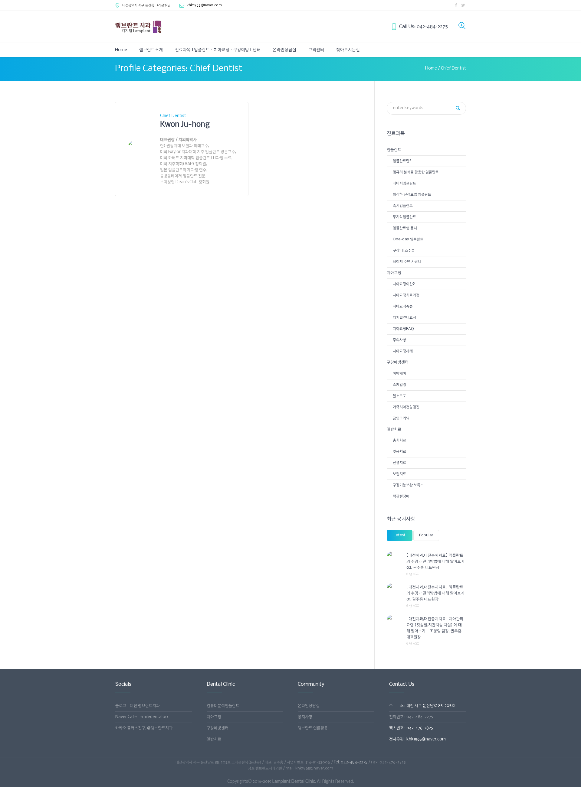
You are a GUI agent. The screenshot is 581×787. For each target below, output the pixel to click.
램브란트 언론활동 (313, 728)
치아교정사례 (403, 351)
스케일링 (399, 385)
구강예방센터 (398, 362)
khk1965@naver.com (204, 5)
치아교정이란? (404, 284)
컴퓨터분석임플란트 (223, 706)
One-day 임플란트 (408, 239)
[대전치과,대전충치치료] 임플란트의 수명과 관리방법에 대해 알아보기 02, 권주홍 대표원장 (435, 561)
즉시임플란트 (403, 206)
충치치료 (399, 440)
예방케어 (399, 374)
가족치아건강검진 (406, 407)
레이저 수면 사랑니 (407, 262)
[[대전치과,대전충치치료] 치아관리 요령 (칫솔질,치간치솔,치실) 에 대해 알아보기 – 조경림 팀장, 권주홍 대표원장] (394, 619)
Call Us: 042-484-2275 (423, 27)
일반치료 (394, 429)
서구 (146, 5)
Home (431, 68)
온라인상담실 (309, 706)
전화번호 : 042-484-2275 (411, 717)
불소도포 (399, 396)
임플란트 (394, 150)
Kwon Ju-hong (185, 125)
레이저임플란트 (404, 183)
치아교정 (394, 273)
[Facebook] (456, 5)
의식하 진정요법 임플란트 (412, 195)
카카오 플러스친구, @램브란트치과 (143, 728)
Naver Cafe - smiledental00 (141, 717)
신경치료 (399, 463)
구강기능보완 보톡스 (408, 485)
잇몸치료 (399, 452)
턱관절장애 (401, 496)
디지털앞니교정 (404, 318)
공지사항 (305, 717)
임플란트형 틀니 (405, 228)
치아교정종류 (403, 306)
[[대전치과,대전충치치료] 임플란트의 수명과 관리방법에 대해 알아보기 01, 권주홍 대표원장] (394, 587)
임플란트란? (402, 161)
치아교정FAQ (403, 329)
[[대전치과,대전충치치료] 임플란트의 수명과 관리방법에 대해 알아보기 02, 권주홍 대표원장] (394, 555)
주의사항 (399, 340)
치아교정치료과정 (406, 295)
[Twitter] (463, 5)
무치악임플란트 (404, 217)
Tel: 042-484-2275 (350, 762)
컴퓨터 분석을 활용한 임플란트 (416, 172)
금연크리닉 (401, 418)
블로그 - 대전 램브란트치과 (137, 706)
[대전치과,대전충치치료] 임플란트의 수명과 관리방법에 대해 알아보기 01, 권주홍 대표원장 (435, 593)
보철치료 (399, 474)
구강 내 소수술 (404, 250)
